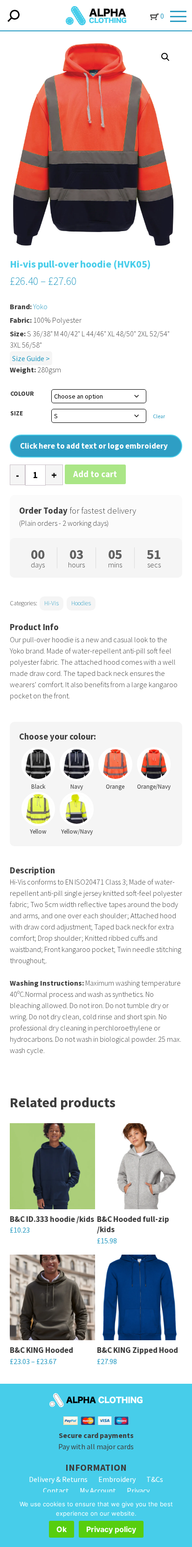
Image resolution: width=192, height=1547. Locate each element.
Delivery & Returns (58, 1479)
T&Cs (154, 1479)
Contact (56, 1490)
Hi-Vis (51, 603)
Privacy (138, 1490)
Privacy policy (111, 1529)
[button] (165, 57)
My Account (98, 1490)
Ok (61, 1529)
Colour (22, 393)
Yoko (40, 306)
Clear (159, 416)
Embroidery (117, 1479)
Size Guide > (31, 358)
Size (16, 413)
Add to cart (95, 474)
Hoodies (81, 603)
